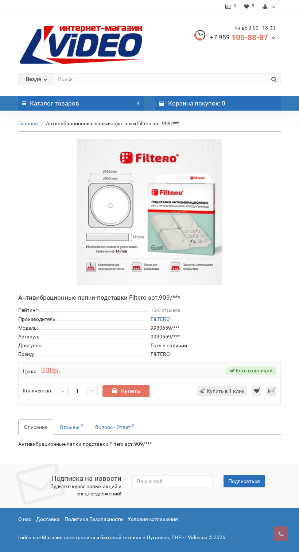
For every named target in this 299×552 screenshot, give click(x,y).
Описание (35, 427)
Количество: (37, 391)
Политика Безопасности (94, 519)
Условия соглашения (153, 519)
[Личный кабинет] (269, 6)
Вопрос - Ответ (114, 426)
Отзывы (71, 426)
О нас (24, 519)
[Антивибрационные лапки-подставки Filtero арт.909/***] (149, 212)
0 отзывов (168, 310)
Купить (130, 390)
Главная (28, 123)
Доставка (48, 519)
